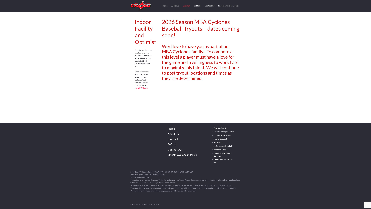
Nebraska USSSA (220, 150)
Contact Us (174, 149)
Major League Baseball (223, 146)
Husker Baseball (220, 139)
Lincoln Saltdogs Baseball (224, 132)
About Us (173, 133)
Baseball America (221, 128)
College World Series (222, 135)
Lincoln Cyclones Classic (182, 154)
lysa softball (218, 142)
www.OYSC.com (141, 88)
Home (171, 128)
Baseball (173, 139)
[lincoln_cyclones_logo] (140, 6)
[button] (180, 6)
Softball (172, 144)
